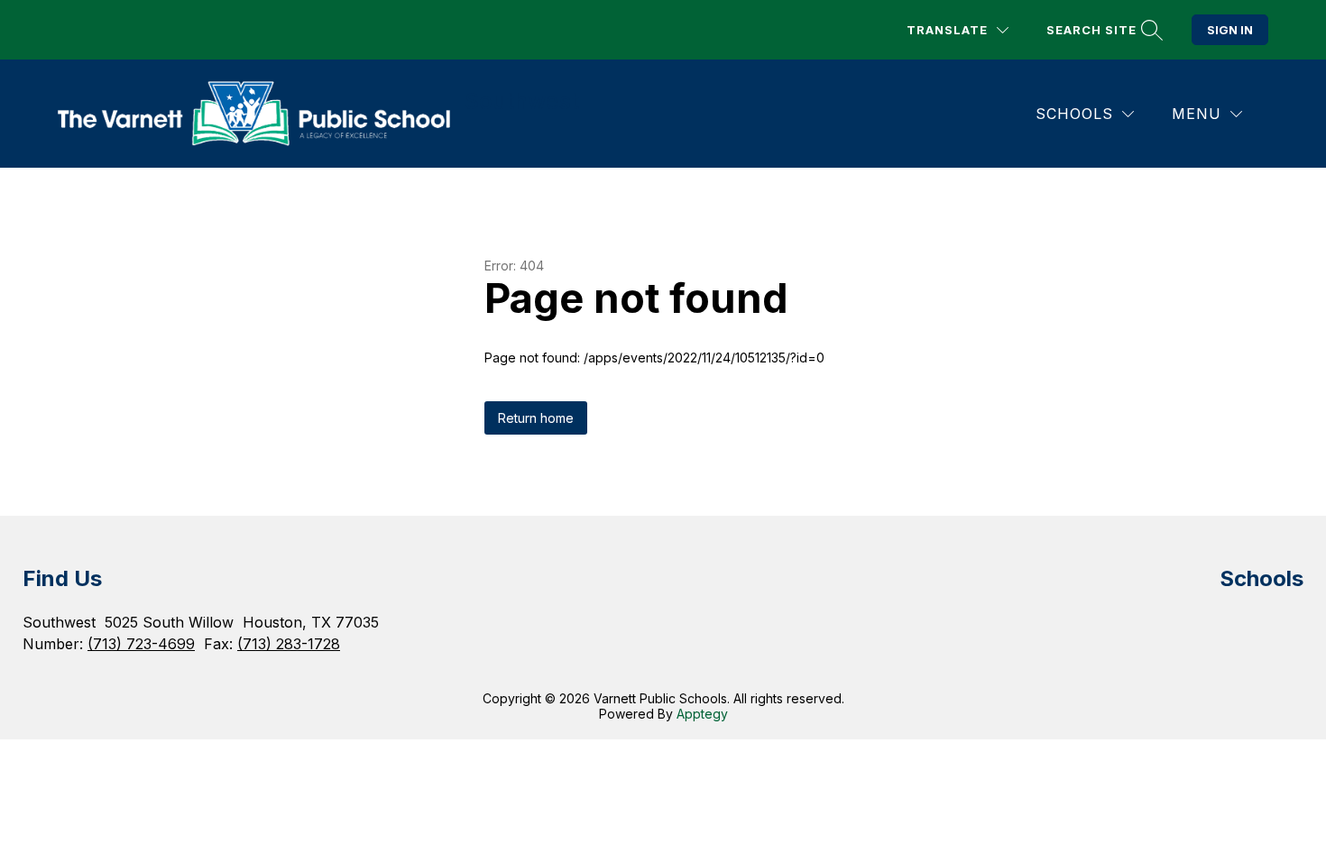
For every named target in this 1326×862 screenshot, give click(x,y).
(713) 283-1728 (288, 644)
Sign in (1230, 30)
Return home (536, 418)
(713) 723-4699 (141, 644)
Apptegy (702, 713)
